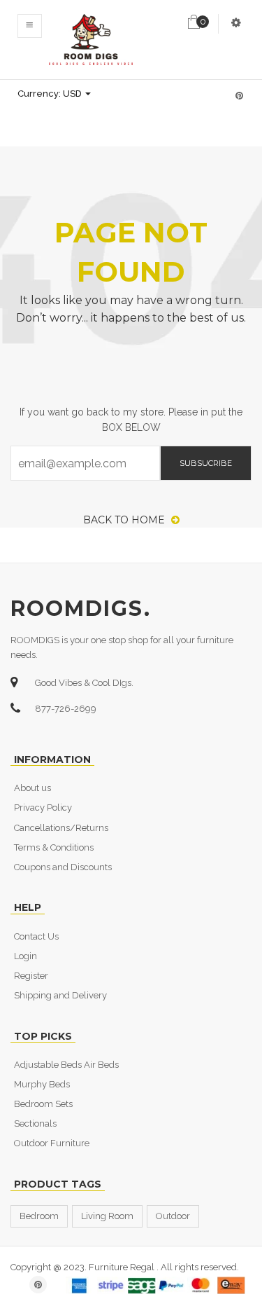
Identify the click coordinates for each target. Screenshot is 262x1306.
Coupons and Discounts (63, 867)
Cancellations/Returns (61, 828)
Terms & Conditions (54, 847)
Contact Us (36, 936)
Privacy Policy (43, 807)
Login (25, 956)
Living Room (107, 1216)
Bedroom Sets (43, 1104)
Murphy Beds (42, 1084)
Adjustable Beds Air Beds (66, 1064)
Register (31, 975)
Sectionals (35, 1123)
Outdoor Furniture (51, 1143)
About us (32, 788)
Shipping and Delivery (60, 995)
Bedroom (39, 1216)
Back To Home (125, 520)
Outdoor (173, 1216)
